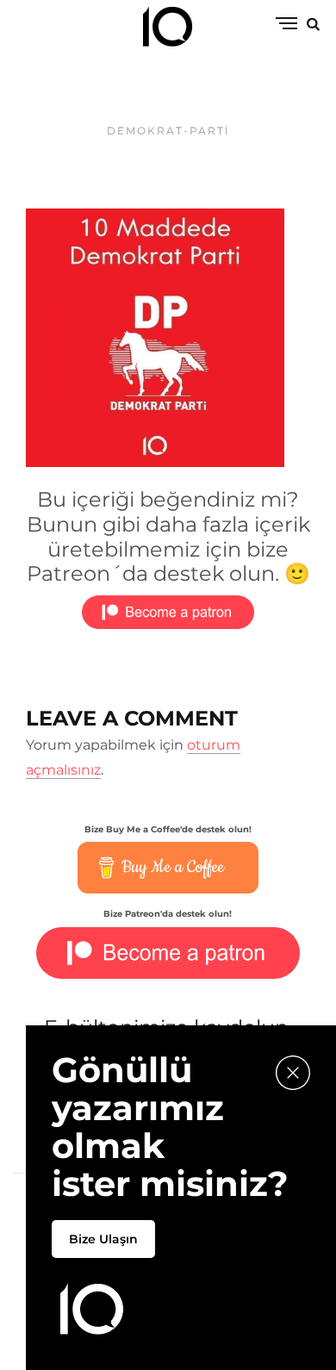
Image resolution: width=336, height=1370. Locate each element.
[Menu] (286, 24)
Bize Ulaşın (103, 1239)
